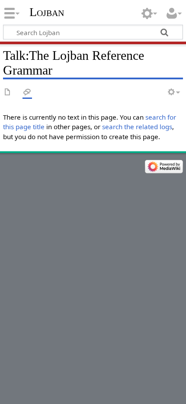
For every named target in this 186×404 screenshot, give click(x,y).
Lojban (46, 12)
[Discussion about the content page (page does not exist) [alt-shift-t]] (27, 93)
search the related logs (137, 126)
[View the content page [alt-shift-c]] (8, 93)
